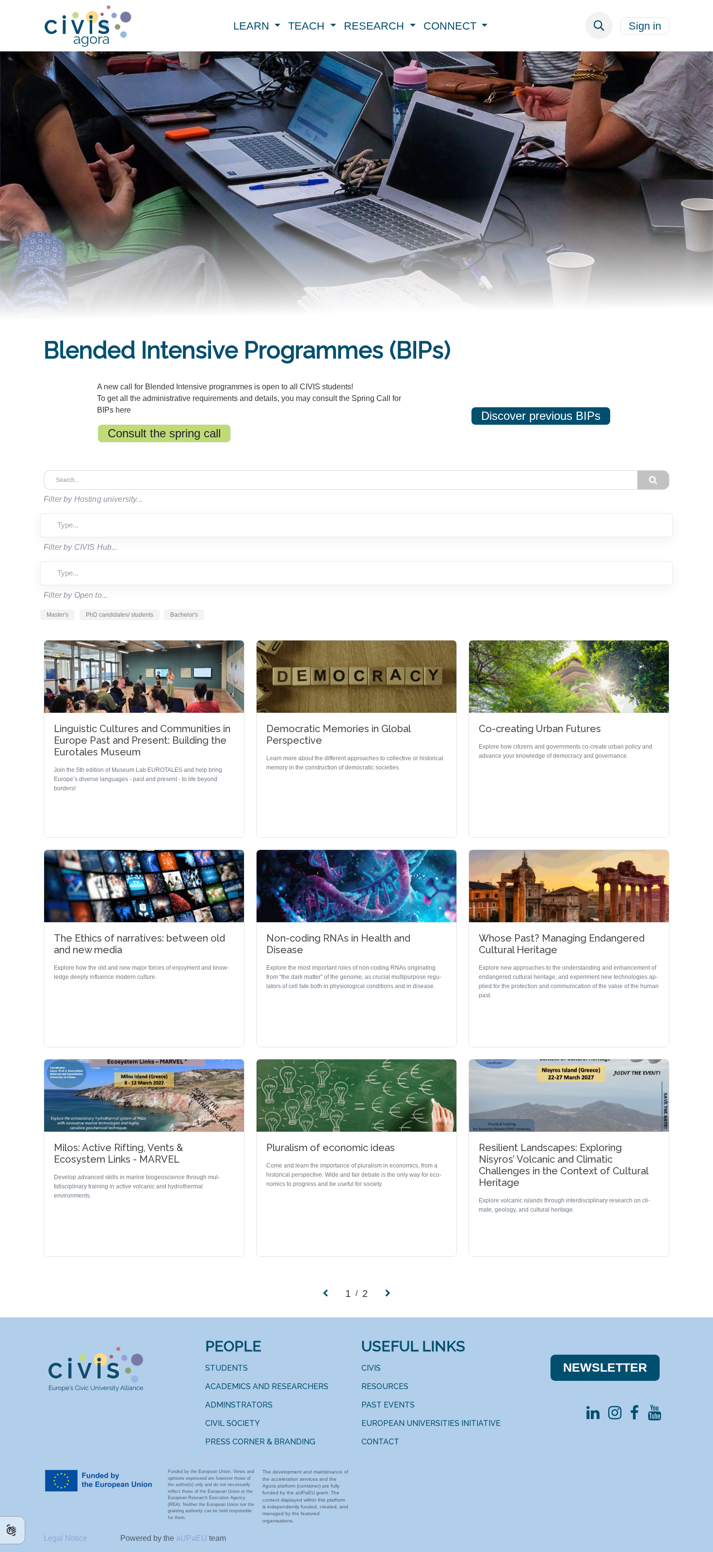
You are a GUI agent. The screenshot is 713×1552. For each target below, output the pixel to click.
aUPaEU (192, 1538)
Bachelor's (184, 614)
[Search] (653, 480)
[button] (599, 25)
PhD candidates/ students (119, 614)
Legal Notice (66, 1538)
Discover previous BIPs (540, 415)
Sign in (645, 26)
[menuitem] (257, 26)
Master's (57, 614)
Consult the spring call (164, 433)
